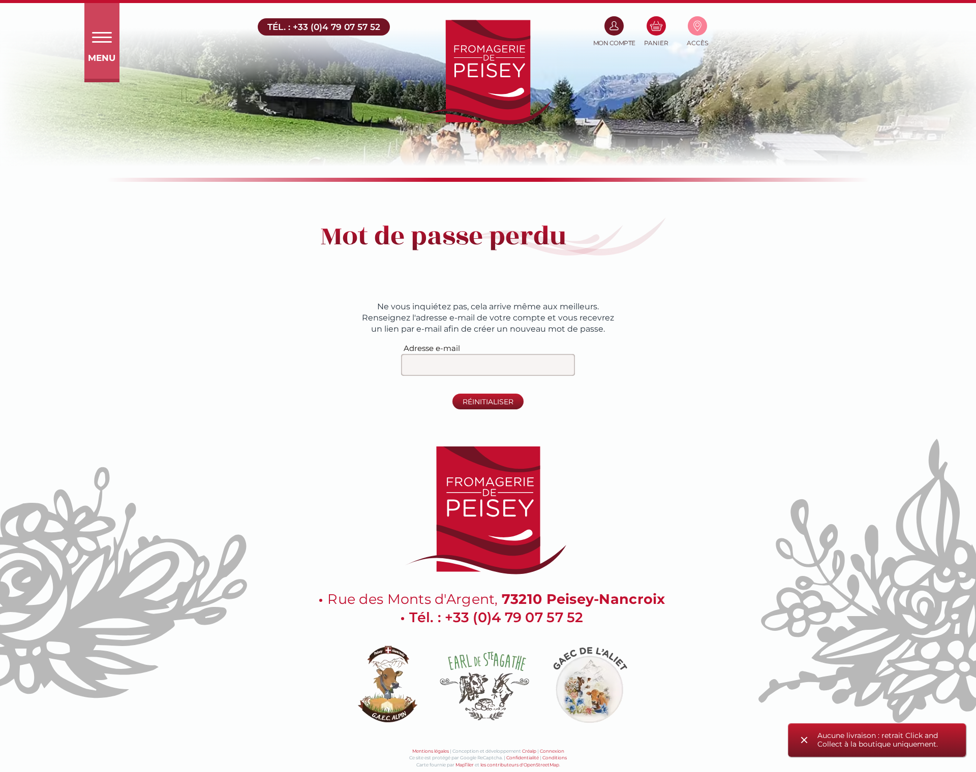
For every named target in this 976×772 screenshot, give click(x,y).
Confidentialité (522, 757)
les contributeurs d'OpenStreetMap (519, 764)
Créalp (529, 751)
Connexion (552, 751)
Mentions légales (430, 751)
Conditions (554, 757)
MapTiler (464, 764)
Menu (101, 58)
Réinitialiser (488, 401)
